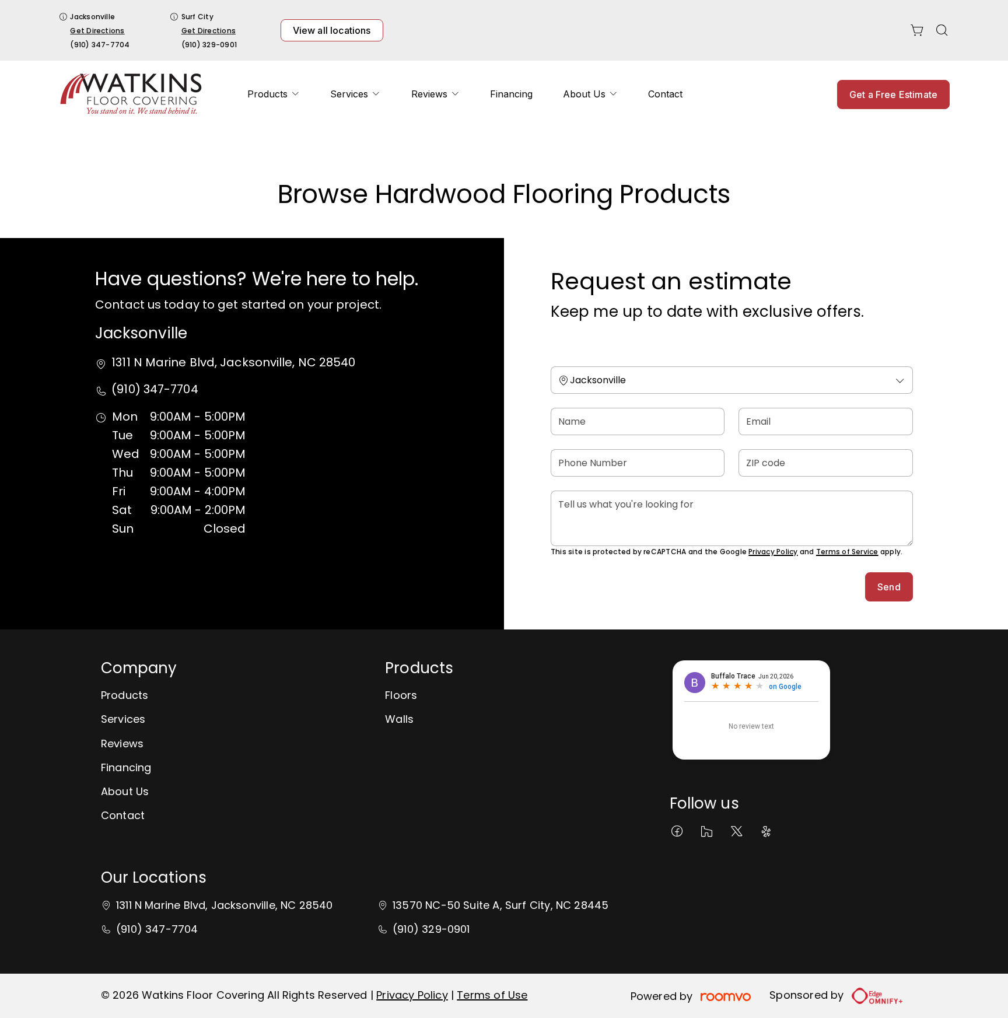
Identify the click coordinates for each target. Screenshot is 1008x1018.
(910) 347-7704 (100, 45)
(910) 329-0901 (209, 45)
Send (889, 587)
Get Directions (97, 31)
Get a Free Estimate (893, 94)
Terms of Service (847, 552)
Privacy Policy (772, 552)
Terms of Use (492, 995)
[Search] (942, 30)
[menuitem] (274, 94)
